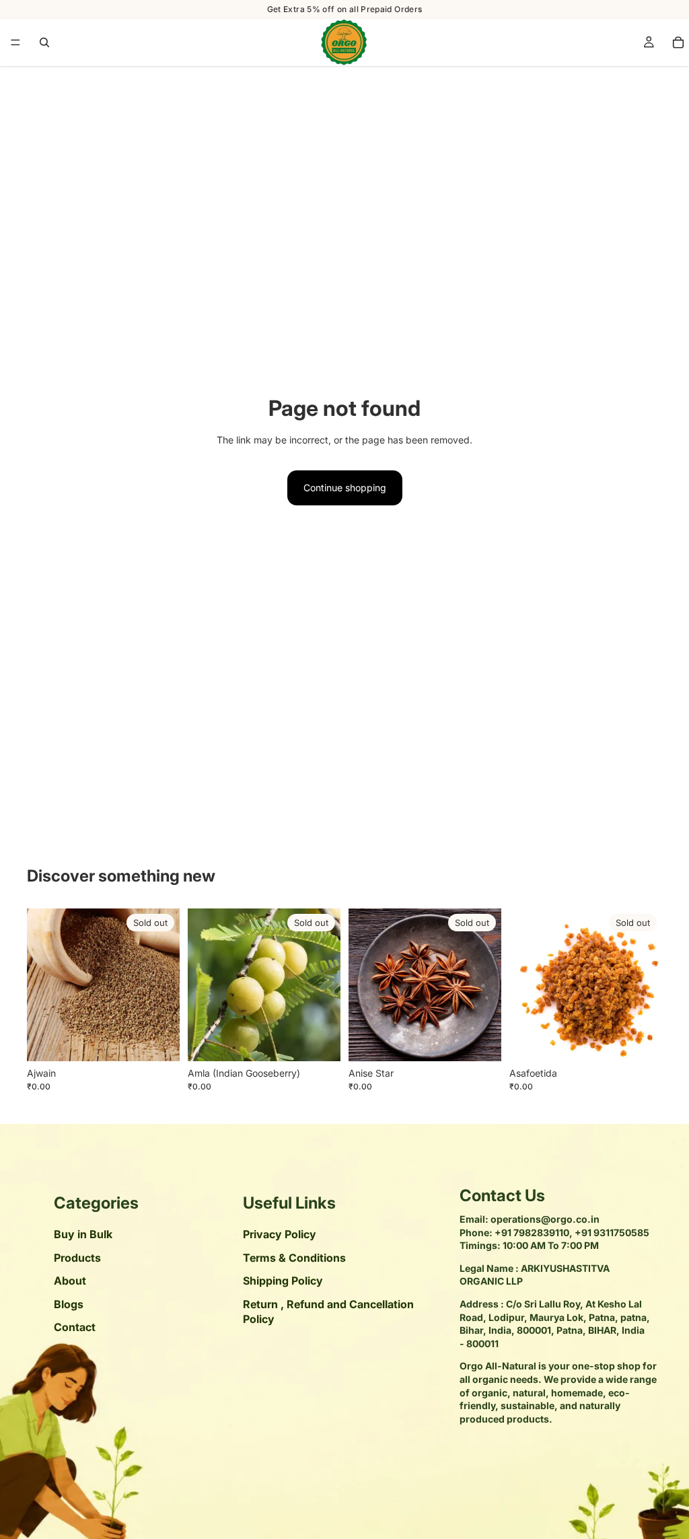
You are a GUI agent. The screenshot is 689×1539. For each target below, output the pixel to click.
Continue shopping (344, 487)
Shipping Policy (283, 1281)
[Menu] (15, 42)
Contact (75, 1327)
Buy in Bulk (83, 1235)
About (70, 1281)
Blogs (68, 1304)
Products (77, 1257)
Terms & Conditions (294, 1257)
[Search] (44, 42)
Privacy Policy (279, 1235)
